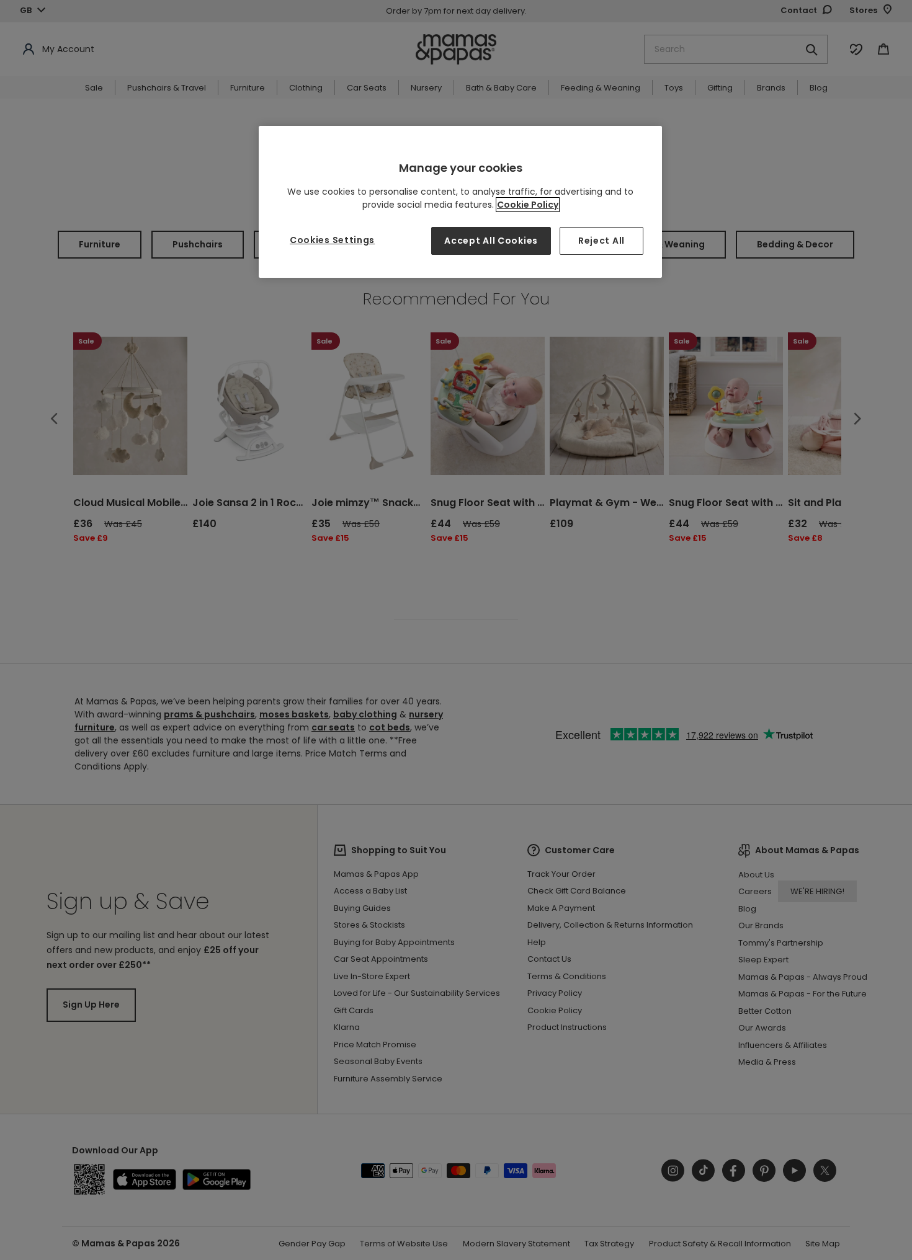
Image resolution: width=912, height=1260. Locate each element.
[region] (460, 202)
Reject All (601, 240)
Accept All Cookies (491, 240)
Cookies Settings (332, 240)
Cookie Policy (527, 204)
